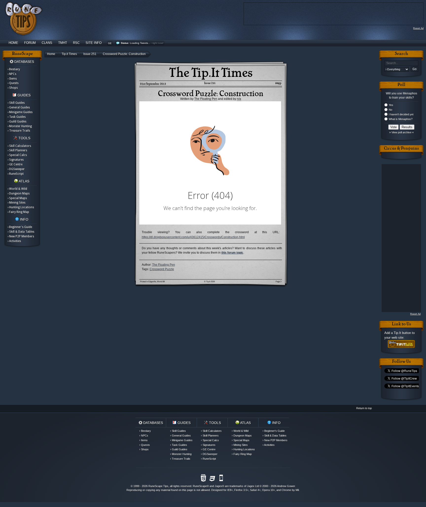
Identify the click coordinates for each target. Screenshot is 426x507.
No (390, 109)
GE (110, 43)
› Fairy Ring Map (18, 212)
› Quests (13, 83)
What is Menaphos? (400, 119)
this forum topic (232, 252)
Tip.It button (402, 333)
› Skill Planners (17, 150)
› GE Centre (15, 164)
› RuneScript (16, 173)
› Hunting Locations (21, 207)
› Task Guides (17, 117)
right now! (157, 43)
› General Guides (19, 107)
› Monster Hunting (20, 126)
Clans (47, 43)
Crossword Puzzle (162, 269)
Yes (391, 105)
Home (13, 43)
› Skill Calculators (19, 146)
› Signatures (16, 159)
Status (124, 43)
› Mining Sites (16, 202)
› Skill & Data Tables (21, 231)
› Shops (13, 87)
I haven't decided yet (401, 114)
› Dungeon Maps (19, 193)
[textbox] (401, 63)
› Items (12, 78)
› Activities (14, 241)
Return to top (364, 408)
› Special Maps (17, 198)
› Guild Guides (17, 121)
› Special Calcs (17, 155)
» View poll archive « (401, 132)
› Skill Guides (16, 103)
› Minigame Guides (20, 112)
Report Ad (418, 28)
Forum (30, 43)
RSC (76, 43)
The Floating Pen (163, 264)
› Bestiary (14, 69)
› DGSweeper (16, 169)
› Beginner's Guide (20, 227)
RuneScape (200, 486)
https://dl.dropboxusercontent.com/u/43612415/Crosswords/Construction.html (193, 237)
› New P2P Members (21, 236)
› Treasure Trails (19, 130)
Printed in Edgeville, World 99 (152, 281)
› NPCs (12, 74)
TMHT (62, 43)
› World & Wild (17, 189)
